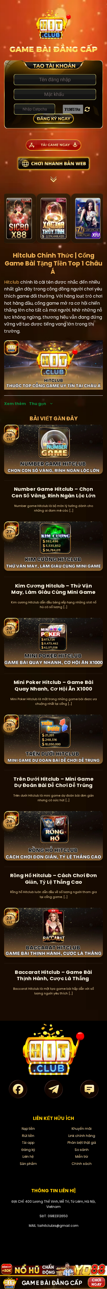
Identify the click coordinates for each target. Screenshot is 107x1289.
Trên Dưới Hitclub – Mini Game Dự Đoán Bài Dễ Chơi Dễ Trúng (53, 782)
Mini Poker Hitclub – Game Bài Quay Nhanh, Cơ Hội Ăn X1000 (53, 685)
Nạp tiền (28, 1128)
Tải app (28, 1142)
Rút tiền (28, 1135)
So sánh (82, 1149)
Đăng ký (28, 1149)
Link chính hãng (81, 1135)
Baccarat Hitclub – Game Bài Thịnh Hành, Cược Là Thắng (53, 975)
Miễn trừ (81, 1156)
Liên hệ (28, 1156)
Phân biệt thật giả (81, 1142)
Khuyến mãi (82, 1128)
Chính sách (82, 1163)
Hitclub (11, 282)
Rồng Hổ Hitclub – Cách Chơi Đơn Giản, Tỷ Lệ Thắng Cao (53, 878)
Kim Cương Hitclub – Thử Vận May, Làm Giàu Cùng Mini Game (53, 589)
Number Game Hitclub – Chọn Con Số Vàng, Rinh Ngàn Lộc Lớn (53, 492)
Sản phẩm (28, 1163)
